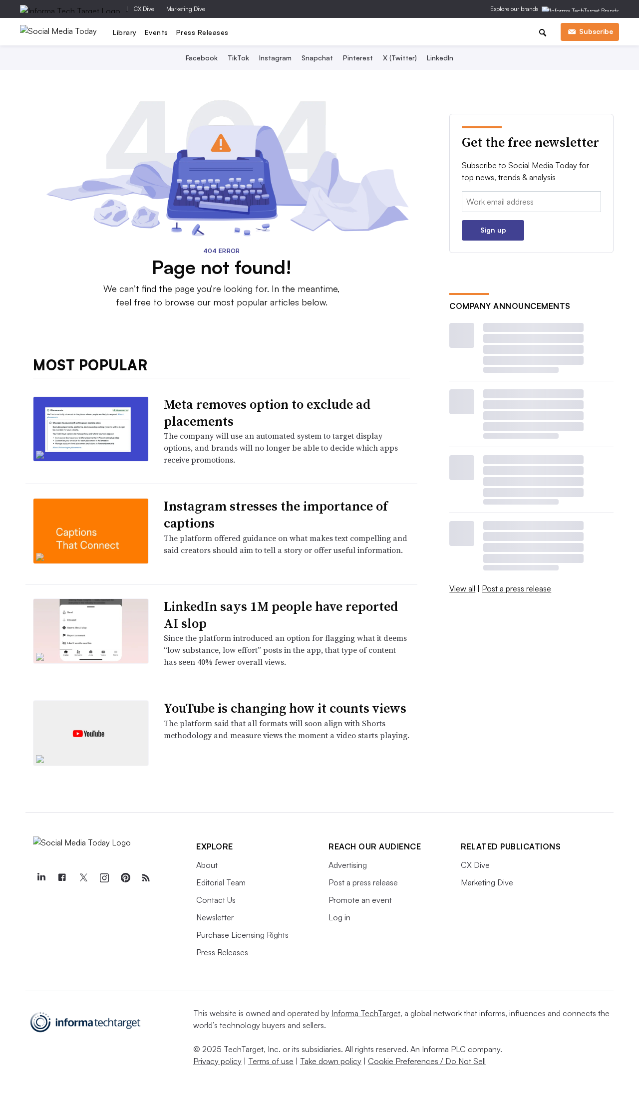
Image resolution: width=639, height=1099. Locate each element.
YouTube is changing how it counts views (285, 708)
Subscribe (596, 31)
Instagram (275, 57)
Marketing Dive (185, 8)
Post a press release (516, 588)
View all (462, 588)
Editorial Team (221, 882)
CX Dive (144, 8)
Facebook (202, 57)
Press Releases (202, 32)
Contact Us (216, 900)
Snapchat (317, 57)
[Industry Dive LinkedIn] (40, 877)
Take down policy (330, 1061)
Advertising (347, 865)
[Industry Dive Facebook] (61, 877)
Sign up (493, 230)
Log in (339, 917)
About (207, 865)
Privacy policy (217, 1061)
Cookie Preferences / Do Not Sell (427, 1061)
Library (125, 32)
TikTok (238, 57)
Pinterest (358, 57)
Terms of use (271, 1061)
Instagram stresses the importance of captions (276, 514)
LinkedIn (440, 57)
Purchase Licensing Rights (242, 935)
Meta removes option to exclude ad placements (267, 412)
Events (156, 32)
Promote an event (360, 900)
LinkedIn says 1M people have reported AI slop (281, 614)
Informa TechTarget (365, 1013)
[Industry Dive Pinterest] (124, 877)
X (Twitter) (400, 57)
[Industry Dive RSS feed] (145, 877)
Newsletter (215, 917)
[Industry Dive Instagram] (103, 877)
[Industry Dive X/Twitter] (82, 877)
